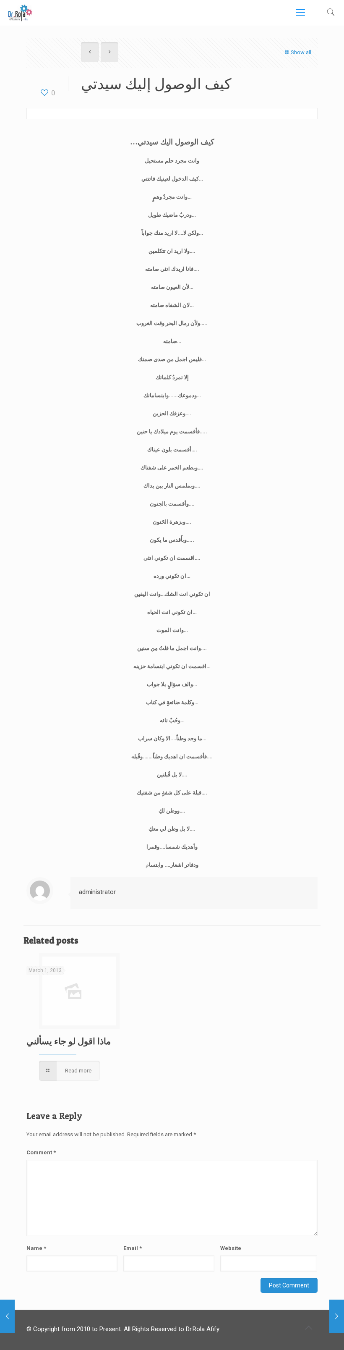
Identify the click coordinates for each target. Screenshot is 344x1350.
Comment (41, 1152)
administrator (97, 892)
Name (36, 1248)
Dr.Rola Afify (202, 1329)
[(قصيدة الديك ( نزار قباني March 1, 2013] (336, 1316)
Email (132, 1248)
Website (230, 1248)
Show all (301, 52)
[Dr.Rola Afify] (20, 12)
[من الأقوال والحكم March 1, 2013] (7, 1316)
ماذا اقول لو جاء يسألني (68, 1041)
